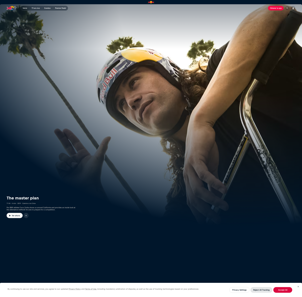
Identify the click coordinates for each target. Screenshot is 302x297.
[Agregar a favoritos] (26, 215)
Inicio (25, 8)
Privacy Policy (75, 289)
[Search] (287, 8)
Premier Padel (60, 8)
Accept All (282, 290)
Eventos (47, 8)
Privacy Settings (239, 290)
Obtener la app (276, 8)
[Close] (298, 286)
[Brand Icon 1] (151, 2)
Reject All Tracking (261, 290)
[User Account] (293, 8)
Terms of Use (90, 289)
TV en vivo (36, 8)
